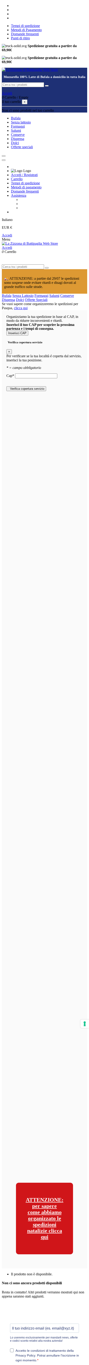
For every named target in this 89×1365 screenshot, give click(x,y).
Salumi (54, 296)
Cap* (10, 376)
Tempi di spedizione (25, 26)
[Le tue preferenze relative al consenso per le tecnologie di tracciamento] (84, 1023)
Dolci (20, 300)
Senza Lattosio (23, 296)
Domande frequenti (25, 34)
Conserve (67, 296)
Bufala (6, 296)
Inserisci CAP (17, 333)
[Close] (3, 160)
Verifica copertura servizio (26, 388)
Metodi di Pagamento (26, 30)
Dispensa (8, 300)
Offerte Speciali (36, 300)
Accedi (7, 235)
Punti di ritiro (20, 38)
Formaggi (41, 296)
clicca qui (21, 308)
